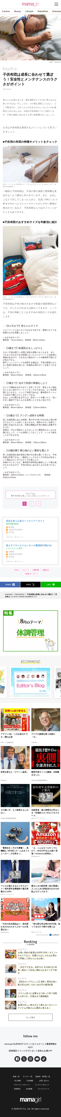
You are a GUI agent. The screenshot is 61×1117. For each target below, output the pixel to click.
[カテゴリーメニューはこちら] (56, 4)
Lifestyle (29, 11)
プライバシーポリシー (22, 1085)
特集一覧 (16, 1076)
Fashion (6, 11)
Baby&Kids (43, 11)
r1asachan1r (7, 299)
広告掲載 (30, 1080)
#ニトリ (26, 570)
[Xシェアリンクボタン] (24, 1059)
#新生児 (45, 570)
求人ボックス (18, 537)
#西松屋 (35, 570)
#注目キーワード (32, 574)
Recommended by (42, 935)
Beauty (17, 11)
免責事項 (17, 1089)
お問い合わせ (44, 1080)
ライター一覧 (27, 1076)
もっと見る (30, 1017)
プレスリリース (43, 1089)
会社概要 (29, 1089)
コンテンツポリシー (42, 1085)
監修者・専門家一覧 (43, 1076)
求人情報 (17, 1080)
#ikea (16, 570)
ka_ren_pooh (7, 186)
